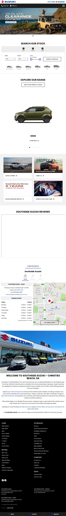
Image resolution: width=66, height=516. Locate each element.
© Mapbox (62, 324)
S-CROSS (4, 438)
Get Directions (49, 323)
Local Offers (5, 463)
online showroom (16, 392)
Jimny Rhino (5, 446)
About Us (36, 463)
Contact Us (37, 460)
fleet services (26, 407)
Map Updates (38, 446)
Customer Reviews (39, 468)
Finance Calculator (7, 470)
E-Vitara (4, 441)
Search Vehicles (52, 59)
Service (36, 426)
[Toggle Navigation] (63, 6)
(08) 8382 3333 (18, 290)
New (2, 396)
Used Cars (5, 458)
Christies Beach (33, 266)
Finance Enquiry (6, 468)
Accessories (37, 438)
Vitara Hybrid (5, 436)
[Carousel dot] (29, 35)
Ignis (3, 431)
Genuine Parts (38, 441)
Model (19, 56)
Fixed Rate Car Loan (40, 453)
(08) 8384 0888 (9, 501)
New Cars (4, 453)
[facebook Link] (3, 480)
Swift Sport (5, 428)
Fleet (3, 465)
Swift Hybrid (5, 426)
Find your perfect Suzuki (33, 85)
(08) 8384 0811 (41, 492)
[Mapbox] (37, 324)
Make (6, 56)
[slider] (31, 59)
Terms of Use (38, 477)
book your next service (55, 407)
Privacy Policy (38, 474)
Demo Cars (5, 455)
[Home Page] (8, 2)
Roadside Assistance (40, 431)
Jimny (3, 443)
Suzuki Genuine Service (41, 428)
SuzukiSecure (38, 443)
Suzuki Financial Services (41, 451)
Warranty (36, 433)
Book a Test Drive (39, 448)
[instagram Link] (5, 480)
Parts (35, 436)
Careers (36, 465)
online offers (41, 407)
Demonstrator (9, 396)
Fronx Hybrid (5, 433)
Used (25, 396)
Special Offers (6, 460)
